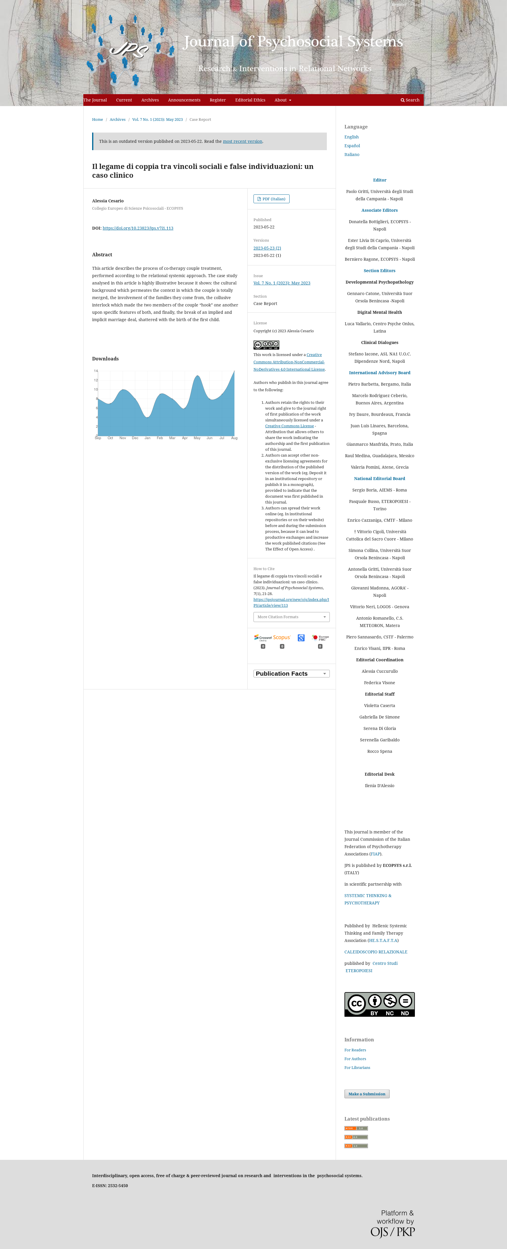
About (281, 100)
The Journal (95, 100)
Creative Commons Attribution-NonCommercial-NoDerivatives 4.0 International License (289, 362)
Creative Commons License (289, 425)
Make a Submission (367, 1094)
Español (352, 145)
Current (124, 100)
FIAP (375, 854)
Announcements (184, 100)
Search (412, 100)
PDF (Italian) (273, 198)
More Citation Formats (278, 616)
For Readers (355, 1050)
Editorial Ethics (250, 100)
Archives (150, 100)
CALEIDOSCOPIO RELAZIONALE (376, 952)
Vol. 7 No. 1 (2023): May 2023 (157, 119)
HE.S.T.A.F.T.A (383, 940)
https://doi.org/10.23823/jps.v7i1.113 (138, 228)
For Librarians (357, 1067)
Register (218, 100)
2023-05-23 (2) (267, 248)
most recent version (242, 141)
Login (418, 4)
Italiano (351, 154)
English (351, 137)
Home (97, 119)
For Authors (355, 1058)
